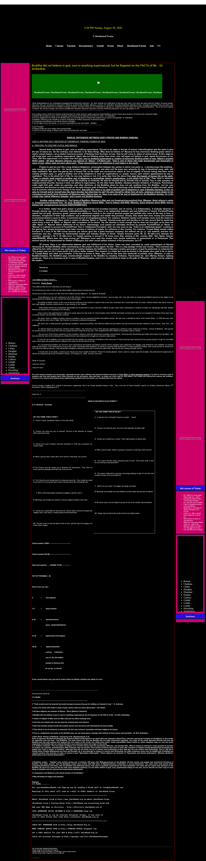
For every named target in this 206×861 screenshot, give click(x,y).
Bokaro (11, 337)
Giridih (11, 356)
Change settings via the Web (39, 850)
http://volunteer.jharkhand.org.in (81, 817)
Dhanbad (12, 348)
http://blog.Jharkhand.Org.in (75, 825)
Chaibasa (12, 340)
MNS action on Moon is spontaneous (16, 281)
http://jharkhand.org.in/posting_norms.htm (87, 803)
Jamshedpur (14, 367)
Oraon (110, 46)
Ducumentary (86, 46)
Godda (11, 359)
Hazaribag (13, 364)
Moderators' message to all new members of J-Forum (17, 271)
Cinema (59, 46)
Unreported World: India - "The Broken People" (17, 261)
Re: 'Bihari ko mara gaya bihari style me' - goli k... (17, 258)
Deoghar (12, 345)
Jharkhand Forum (136, 46)
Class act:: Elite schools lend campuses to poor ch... (17, 277)
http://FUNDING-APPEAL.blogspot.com (79, 829)
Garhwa (12, 353)
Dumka (11, 351)
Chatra (11, 343)
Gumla (11, 362)
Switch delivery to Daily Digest (54, 851)
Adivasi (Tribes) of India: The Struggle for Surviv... (17, 289)
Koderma (12, 372)
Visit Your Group (36, 853)
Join (151, 46)
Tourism (71, 46)
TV (159, 46)
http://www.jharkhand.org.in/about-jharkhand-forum (83, 799)
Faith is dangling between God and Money (17, 267)
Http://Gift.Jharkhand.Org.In (83, 833)
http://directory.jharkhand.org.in (84, 807)
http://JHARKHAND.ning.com (79, 811)
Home (49, 46)
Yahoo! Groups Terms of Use (49, 853)
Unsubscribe (61, 853)
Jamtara (12, 370)
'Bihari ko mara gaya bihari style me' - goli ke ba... (18, 285)
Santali (100, 46)
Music (120, 46)
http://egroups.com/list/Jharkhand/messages (86, 837)
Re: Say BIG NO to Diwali (17, 264)
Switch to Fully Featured (69, 851)
